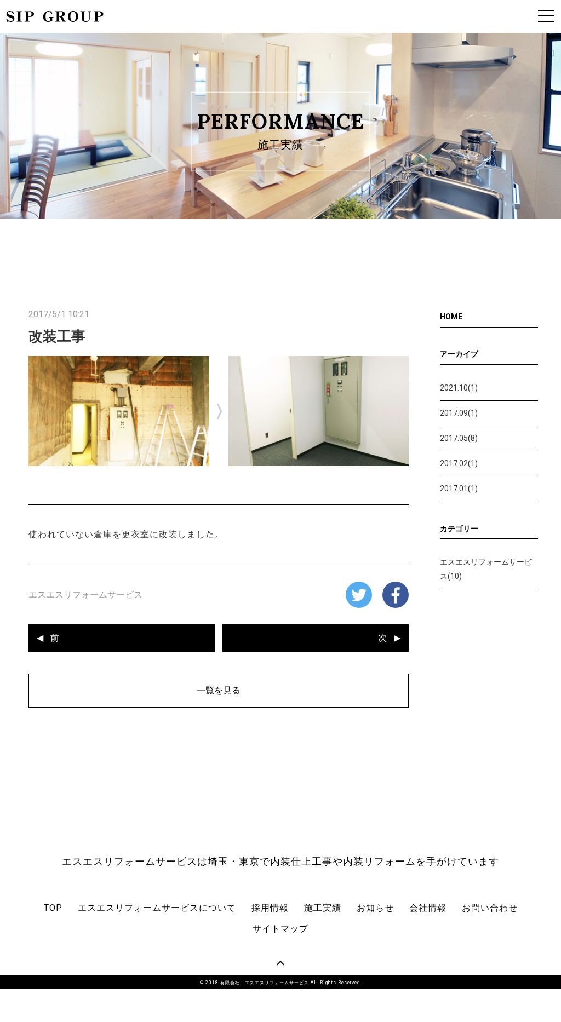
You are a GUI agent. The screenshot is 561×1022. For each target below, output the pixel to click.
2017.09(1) (459, 413)
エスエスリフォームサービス (85, 594)
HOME (451, 316)
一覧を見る (219, 690)
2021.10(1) (459, 387)
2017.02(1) (459, 463)
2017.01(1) (459, 488)
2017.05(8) (459, 438)
